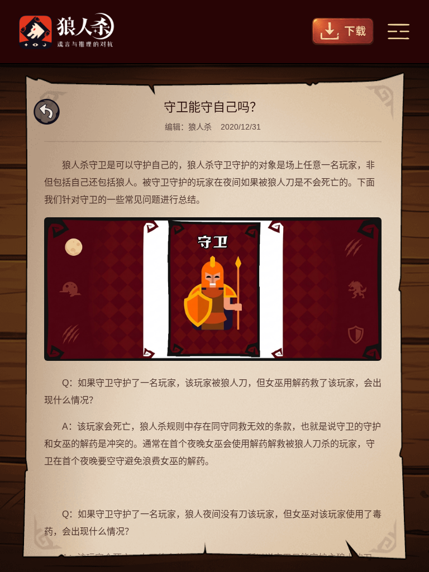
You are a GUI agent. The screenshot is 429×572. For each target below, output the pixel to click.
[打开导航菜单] (398, 31)
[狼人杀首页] (66, 32)
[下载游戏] (343, 31)
